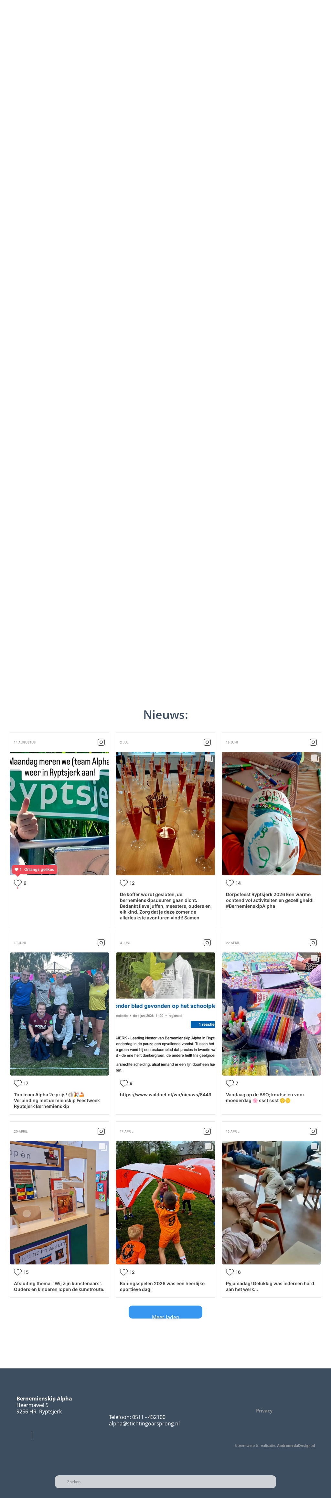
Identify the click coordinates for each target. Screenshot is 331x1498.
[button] (6, 63)
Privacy (264, 1410)
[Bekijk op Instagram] (101, 742)
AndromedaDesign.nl (296, 1445)
